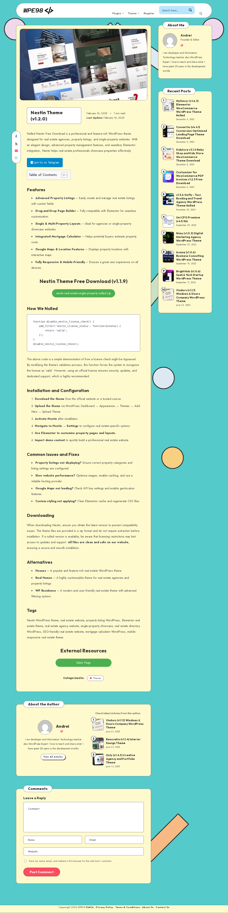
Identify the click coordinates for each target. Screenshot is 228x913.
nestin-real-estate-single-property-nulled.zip (83, 293)
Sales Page (83, 663)
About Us (148, 907)
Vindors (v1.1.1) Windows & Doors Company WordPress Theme (125, 724)
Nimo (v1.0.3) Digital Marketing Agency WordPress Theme (189, 237)
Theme (132, 13)
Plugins (116, 13)
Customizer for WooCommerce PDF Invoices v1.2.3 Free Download (190, 178)
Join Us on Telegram (46, 162)
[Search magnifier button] (190, 10)
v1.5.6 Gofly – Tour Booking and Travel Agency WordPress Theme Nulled (189, 200)
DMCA (90, 907)
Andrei (62, 726)
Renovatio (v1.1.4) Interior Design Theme (123, 741)
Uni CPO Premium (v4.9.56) (188, 219)
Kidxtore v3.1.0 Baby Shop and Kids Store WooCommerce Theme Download (190, 155)
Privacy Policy (104, 907)
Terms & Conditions (127, 907)
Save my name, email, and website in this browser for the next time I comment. (70, 861)
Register (149, 13)
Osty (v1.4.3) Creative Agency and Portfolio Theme (120, 758)
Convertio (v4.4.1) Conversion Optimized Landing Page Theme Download (191, 132)
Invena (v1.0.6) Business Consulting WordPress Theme (190, 256)
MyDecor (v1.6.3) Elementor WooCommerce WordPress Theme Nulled (188, 108)
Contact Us (162, 907)
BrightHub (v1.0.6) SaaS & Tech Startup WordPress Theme (189, 275)
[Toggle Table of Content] (63, 175)
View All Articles (53, 756)
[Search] (200, 13)
